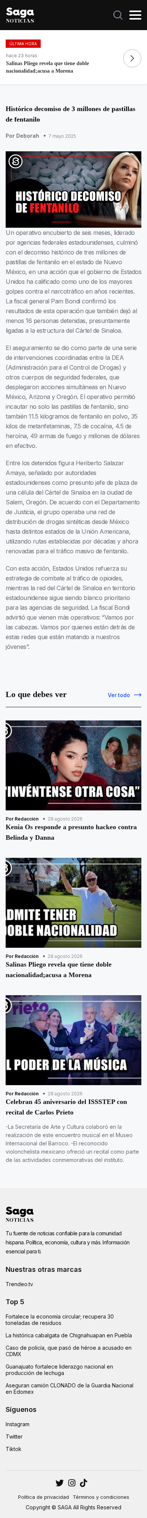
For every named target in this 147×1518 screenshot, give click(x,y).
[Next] (132, 58)
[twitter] (71, 1483)
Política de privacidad (43, 1497)
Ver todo (119, 695)
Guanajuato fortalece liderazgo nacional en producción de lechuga (59, 1369)
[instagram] (59, 1483)
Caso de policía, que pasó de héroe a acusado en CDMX (69, 1350)
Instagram (17, 1424)
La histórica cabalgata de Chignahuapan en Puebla (69, 1335)
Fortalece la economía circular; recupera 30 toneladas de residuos (60, 1319)
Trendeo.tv (19, 1284)
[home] (20, 14)
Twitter (14, 1436)
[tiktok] (83, 1483)
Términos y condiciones (101, 1497)
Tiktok (13, 1449)
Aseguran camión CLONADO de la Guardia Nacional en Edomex (69, 1388)
